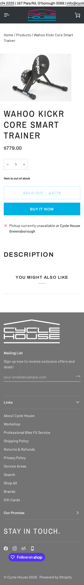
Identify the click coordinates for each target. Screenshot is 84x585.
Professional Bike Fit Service (27, 432)
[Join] (76, 376)
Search (9, 474)
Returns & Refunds (19, 449)
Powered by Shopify (55, 577)
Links (8, 402)
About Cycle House (19, 415)
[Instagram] (15, 548)
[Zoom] (9, 92)
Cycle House (17, 577)
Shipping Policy (16, 441)
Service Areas (15, 466)
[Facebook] (6, 548)
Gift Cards (12, 499)
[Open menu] (11, 15)
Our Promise (14, 513)
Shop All (10, 483)
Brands (9, 491)
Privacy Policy (15, 457)
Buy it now (42, 209)
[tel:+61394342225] (32, 548)
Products (23, 35)
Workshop (12, 424)
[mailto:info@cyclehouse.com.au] (23, 548)
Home (8, 35)
